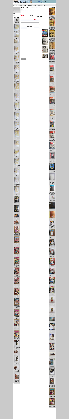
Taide (39, 5)
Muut (44, 5)
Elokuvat (41, 5)
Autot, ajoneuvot (29, 26)
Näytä (16, 32)
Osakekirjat (35, 5)
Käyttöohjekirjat (15, 5)
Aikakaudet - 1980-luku (30, 27)
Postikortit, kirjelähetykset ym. (28, 5)
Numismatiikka (21, 5)
